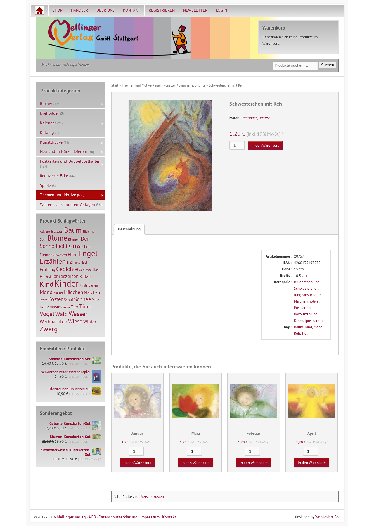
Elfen (72, 254)
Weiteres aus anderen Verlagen (67, 204)
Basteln (57, 231)
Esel (84, 263)
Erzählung (73, 263)
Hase (97, 269)
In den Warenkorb (265, 145)
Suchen (327, 65)
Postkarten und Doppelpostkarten (70, 161)
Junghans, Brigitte (192, 85)
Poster (55, 299)
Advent (45, 231)
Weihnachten (53, 321)
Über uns (105, 10)
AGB (92, 517)
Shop (58, 10)
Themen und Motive (137, 85)
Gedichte (67, 269)
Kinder (66, 283)
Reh (297, 333)
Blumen (74, 239)
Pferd (43, 300)
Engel (88, 253)
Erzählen (53, 261)
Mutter (58, 293)
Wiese (75, 321)
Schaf (68, 299)
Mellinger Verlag (71, 517)
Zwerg (49, 328)
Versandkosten (152, 496)
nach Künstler (165, 85)
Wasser (78, 314)
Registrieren (162, 10)
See (95, 299)
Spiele (45, 185)
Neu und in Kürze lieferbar (63, 151)
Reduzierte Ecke (54, 175)
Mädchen (73, 292)
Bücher (46, 103)
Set (42, 307)
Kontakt (131, 10)
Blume (57, 238)
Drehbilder (49, 113)
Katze (85, 276)
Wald (61, 314)
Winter (89, 322)
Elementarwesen (53, 254)
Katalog (47, 132)
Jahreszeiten (65, 276)
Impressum (150, 517)
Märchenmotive (306, 301)
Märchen (92, 292)
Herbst (45, 276)
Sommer (52, 307)
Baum (298, 327)
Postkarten (302, 307)
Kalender (48, 122)
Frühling (47, 269)
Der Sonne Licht (64, 242)
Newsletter (195, 10)
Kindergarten (88, 285)
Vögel (47, 314)
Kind (308, 327)
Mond (318, 327)
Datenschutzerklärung (118, 517)
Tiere (85, 306)
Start (114, 85)
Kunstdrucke (51, 142)
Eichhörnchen (79, 246)
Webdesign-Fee (327, 516)
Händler (79, 10)
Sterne (65, 307)
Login (221, 10)
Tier (304, 333)
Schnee (82, 299)
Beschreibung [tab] (129, 229)
